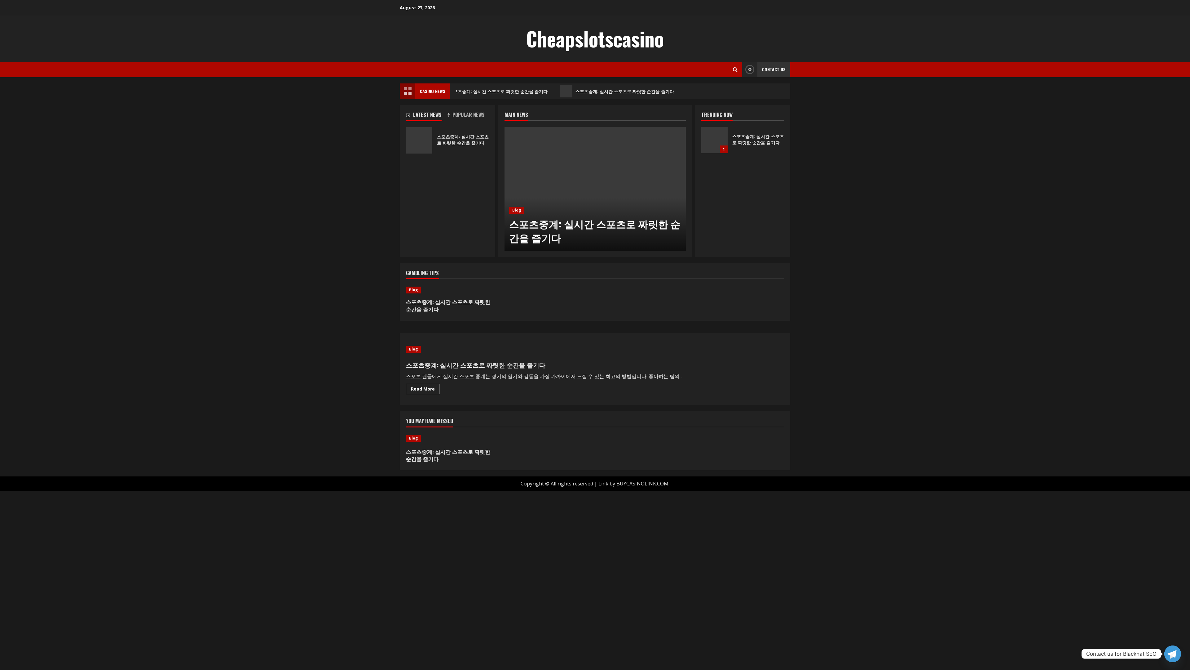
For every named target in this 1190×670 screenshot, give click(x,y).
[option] (595, 189)
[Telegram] (1172, 653)
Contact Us (774, 69)
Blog (516, 210)
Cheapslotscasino (595, 38)
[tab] (426, 116)
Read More (425, 390)
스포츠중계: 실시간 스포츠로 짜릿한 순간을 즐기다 (494, 91)
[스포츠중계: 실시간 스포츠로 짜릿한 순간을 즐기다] (595, 189)
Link (603, 483)
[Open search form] (735, 70)
